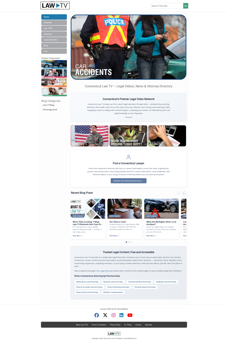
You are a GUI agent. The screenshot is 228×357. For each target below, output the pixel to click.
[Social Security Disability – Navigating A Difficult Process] (167, 135)
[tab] (126, 242)
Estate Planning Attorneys (118, 287)
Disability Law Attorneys (166, 282)
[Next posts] (184, 193)
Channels (48, 22)
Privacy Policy (115, 324)
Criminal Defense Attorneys (139, 282)
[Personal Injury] (54, 64)
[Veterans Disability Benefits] (90, 135)
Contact (138, 324)
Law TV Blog (48, 105)
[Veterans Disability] (54, 92)
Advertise (148, 324)
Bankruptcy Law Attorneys (87, 282)
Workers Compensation (113, 292)
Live (45, 51)
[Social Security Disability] (54, 73)
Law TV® (48, 28)
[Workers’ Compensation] (54, 83)
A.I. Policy (128, 324)
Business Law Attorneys (113, 282)
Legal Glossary (50, 39)
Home (46, 17)
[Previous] (74, 136)
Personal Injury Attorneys (145, 287)
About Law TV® (82, 324)
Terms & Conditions (99, 324)
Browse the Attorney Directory (128, 181)
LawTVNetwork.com (130, 338)
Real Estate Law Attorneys (87, 292)
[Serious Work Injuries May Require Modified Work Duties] (128, 135)
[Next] (183, 136)
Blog (46, 45)
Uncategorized (50, 109)
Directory (48, 34)
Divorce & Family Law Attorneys (89, 287)
